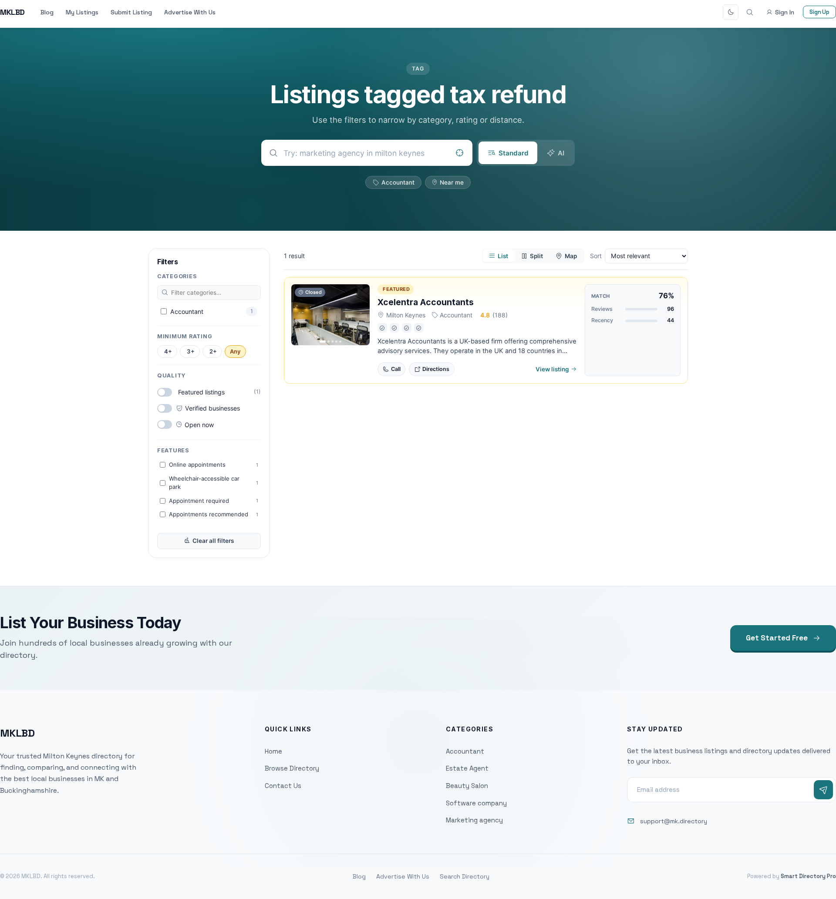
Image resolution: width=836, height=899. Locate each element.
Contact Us (283, 785)
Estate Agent (467, 768)
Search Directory (464, 876)
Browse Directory (292, 768)
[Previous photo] (300, 315)
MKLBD (12, 12)
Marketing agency (474, 820)
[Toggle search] (750, 12)
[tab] (508, 152)
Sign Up (819, 12)
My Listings (82, 12)
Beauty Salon (467, 785)
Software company (476, 803)
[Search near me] (459, 152)
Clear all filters (213, 540)
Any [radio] (235, 351)
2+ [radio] (213, 351)
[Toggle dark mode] (730, 12)
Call (396, 369)
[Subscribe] (823, 789)
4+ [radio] (168, 351)
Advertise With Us (190, 12)
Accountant (398, 182)
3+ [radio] (191, 351)
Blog (47, 12)
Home (273, 751)
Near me (452, 182)
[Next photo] (361, 315)
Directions (435, 369)
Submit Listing (131, 12)
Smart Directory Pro (808, 876)
